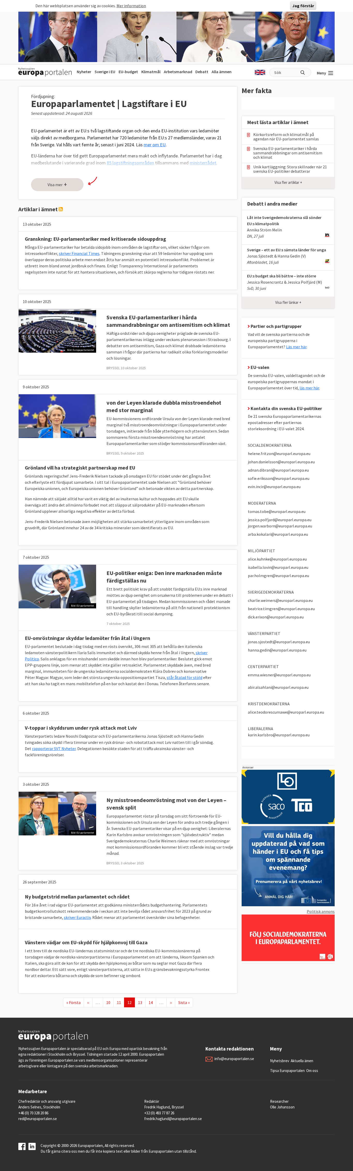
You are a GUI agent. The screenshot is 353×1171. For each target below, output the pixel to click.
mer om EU (155, 145)
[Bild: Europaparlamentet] (57, 330)
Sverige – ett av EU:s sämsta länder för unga (286, 249)
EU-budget (128, 71)
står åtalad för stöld (184, 677)
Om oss (312, 1070)
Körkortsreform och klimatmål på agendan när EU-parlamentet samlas (286, 136)
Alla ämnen (222, 71)
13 (141, 1002)
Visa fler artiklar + (288, 182)
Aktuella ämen (302, 1060)
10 (110, 1002)
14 (152, 1002)
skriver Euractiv (77, 917)
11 (120, 1002)
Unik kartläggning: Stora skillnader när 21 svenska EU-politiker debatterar (290, 169)
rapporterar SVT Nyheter (54, 748)
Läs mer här (296, 346)
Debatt (201, 71)
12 (131, 1002)
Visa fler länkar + (288, 302)
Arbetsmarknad (178, 71)
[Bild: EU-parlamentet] (57, 585)
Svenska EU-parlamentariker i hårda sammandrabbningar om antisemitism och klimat (168, 321)
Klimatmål (150, 71)
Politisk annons (321, 911)
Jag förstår (303, 5)
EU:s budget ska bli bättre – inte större (281, 275)
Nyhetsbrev (279, 1060)
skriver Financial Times (79, 253)
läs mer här (309, 387)
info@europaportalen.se (234, 1058)
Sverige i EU (105, 71)
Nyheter (84, 71)
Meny (321, 72)
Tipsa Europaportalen (287, 1070)
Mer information (131, 5)
